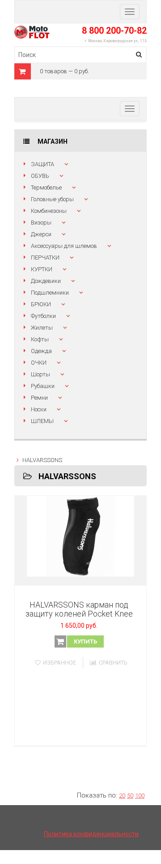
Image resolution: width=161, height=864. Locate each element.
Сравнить (113, 662)
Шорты (40, 374)
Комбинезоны (49, 210)
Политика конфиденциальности (91, 834)
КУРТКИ (41, 269)
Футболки (43, 316)
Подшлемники (50, 292)
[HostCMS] (32, 30)
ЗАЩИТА (42, 164)
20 (122, 795)
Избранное (59, 662)
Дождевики (46, 281)
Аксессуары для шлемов (64, 245)
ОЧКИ (39, 362)
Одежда (41, 351)
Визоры (41, 222)
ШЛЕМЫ (42, 421)
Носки (39, 409)
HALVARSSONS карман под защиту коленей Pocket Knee (79, 609)
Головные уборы (52, 199)
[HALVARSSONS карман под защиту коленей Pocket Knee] (80, 541)
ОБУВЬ (40, 175)
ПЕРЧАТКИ (45, 257)
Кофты (40, 339)
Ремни (39, 397)
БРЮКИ (41, 304)
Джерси (41, 234)
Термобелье (46, 187)
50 (130, 795)
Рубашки (43, 386)
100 (139, 795)
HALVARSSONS (42, 460)
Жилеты (42, 327)
